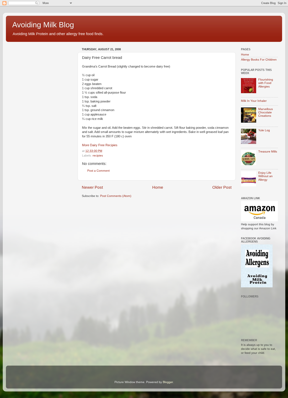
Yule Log (264, 130)
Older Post (221, 187)
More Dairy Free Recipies (99, 145)
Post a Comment (98, 170)
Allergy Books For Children (259, 59)
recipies (98, 155)
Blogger (168, 382)
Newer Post (92, 187)
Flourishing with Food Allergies (265, 83)
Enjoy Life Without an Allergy (265, 176)
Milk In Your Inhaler (254, 100)
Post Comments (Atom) (115, 196)
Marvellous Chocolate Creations (265, 112)
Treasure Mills (267, 151)
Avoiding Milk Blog (43, 24)
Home (157, 187)
